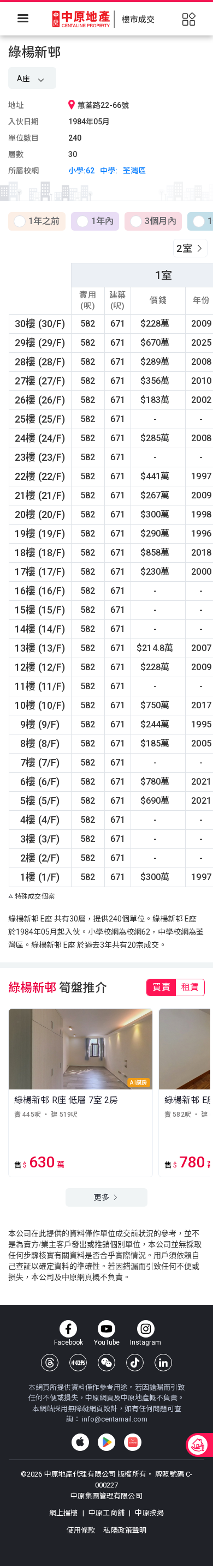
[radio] (37, 221)
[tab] (161, 987)
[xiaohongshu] (78, 1362)
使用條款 (82, 1530)
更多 (102, 1197)
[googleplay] (106, 1442)
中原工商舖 (106, 1513)
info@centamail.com (114, 1419)
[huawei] (132, 1442)
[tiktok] (135, 1362)
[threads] (49, 1362)
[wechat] (106, 1362)
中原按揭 (148, 1513)
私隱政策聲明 (124, 1530)
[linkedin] (163, 1362)
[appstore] (80, 1442)
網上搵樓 (64, 1513)
